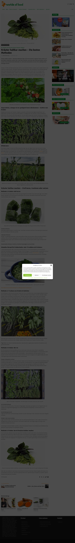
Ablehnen (36, 275)
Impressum (45, 277)
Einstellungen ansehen (46, 275)
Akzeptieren (27, 275)
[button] (51, 265)
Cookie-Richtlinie (30, 277)
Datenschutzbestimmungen (38, 277)
